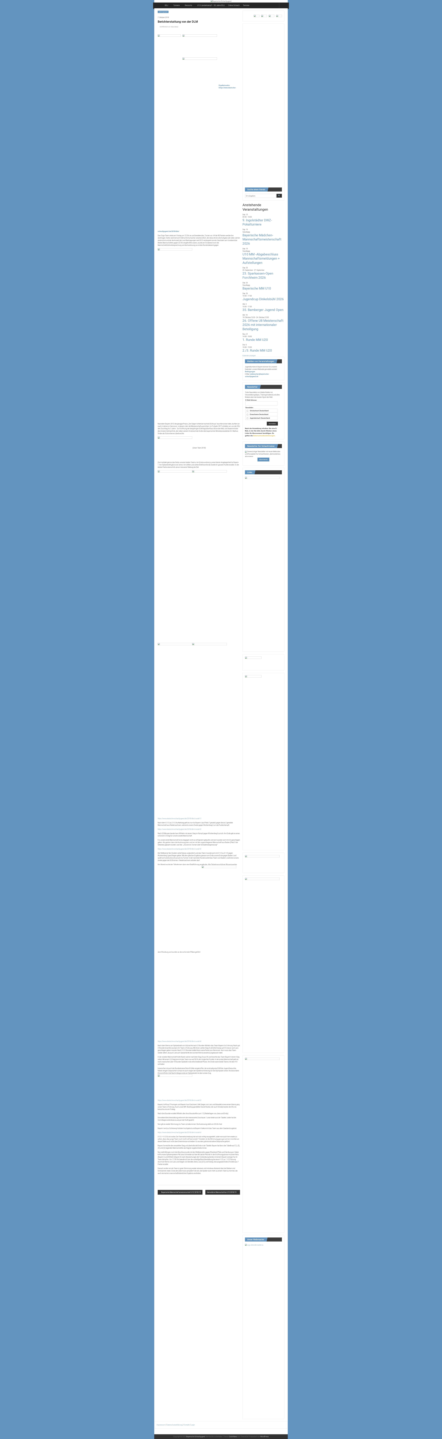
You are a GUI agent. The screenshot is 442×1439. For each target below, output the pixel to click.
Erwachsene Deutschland (259, 414)
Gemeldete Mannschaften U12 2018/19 (221, 1192)
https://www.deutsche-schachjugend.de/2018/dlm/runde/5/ (179, 1100)
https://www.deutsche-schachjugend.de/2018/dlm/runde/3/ (179, 849)
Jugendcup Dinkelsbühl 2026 (263, 299)
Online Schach (234, 5)
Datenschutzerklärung (174, 1425)
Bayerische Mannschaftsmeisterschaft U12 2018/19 (181, 1192)
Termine (246, 5)
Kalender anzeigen (249, 356)
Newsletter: (249, 407)
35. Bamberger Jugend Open (263, 310)
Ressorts (188, 5)
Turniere (176, 5)
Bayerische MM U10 (257, 288)
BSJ (166, 5)
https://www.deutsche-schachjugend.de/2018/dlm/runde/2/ (179, 829)
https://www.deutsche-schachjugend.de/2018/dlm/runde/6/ (179, 1132)
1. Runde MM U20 (255, 340)
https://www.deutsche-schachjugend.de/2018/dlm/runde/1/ (179, 818)
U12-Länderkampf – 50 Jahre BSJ (211, 5)
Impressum (161, 1425)
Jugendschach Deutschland (260, 418)
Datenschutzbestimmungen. (264, 436)
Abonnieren (263, 459)
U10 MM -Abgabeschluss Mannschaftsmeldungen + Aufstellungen (261, 258)
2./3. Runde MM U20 (257, 350)
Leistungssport (163, 12)
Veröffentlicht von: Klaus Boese (168, 27)
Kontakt (186, 1425)
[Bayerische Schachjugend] (160, 5)
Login (193, 1425)
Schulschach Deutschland (259, 411)
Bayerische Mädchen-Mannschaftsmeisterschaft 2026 (262, 239)
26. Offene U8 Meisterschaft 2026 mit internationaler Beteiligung (263, 325)
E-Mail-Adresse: (251, 400)
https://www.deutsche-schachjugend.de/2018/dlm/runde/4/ (179, 1041)
